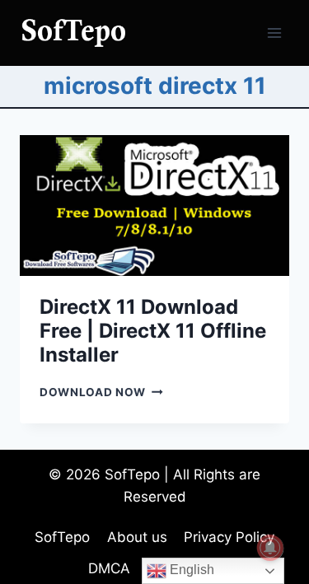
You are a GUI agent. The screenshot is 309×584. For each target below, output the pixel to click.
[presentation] (154, 205)
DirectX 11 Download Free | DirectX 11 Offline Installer (153, 331)
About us (137, 537)
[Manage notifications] (270, 548)
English (190, 570)
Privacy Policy (229, 537)
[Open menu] (274, 32)
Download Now (101, 392)
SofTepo (62, 537)
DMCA (109, 568)
